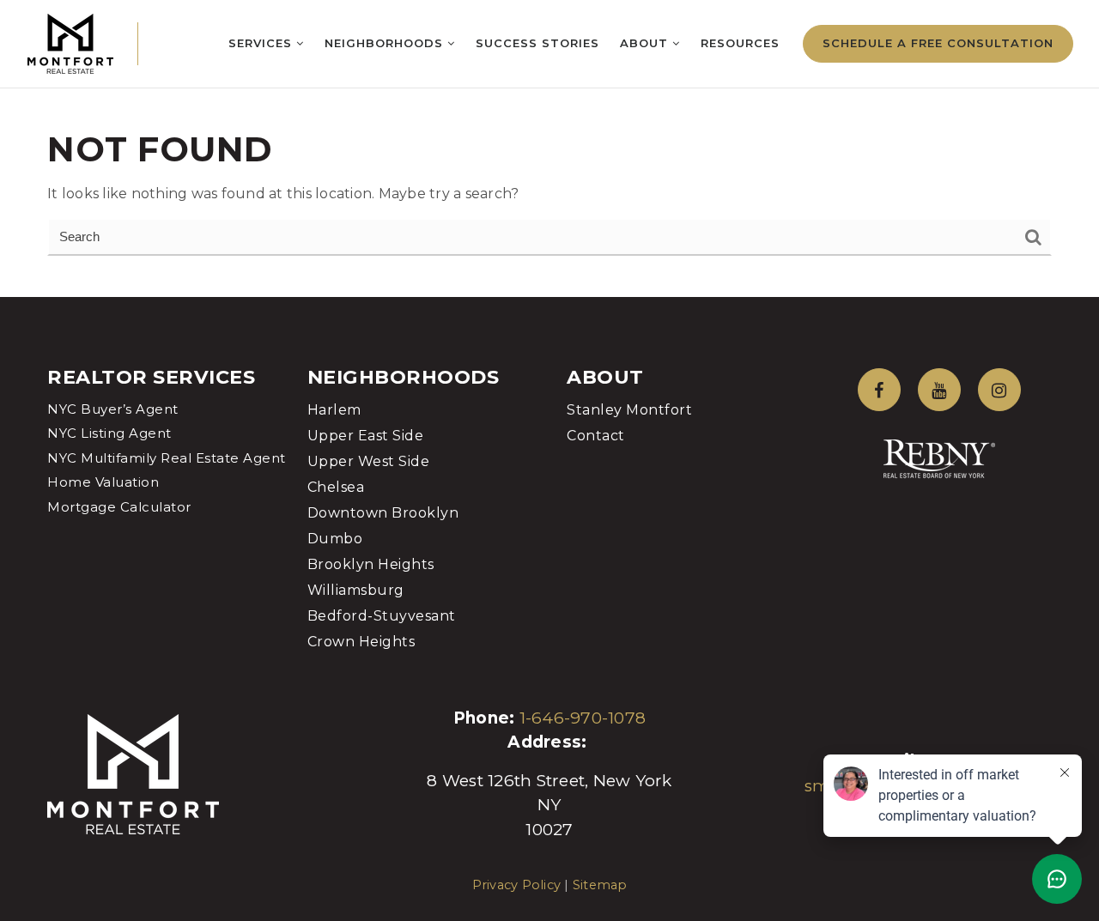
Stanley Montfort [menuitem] (629, 410)
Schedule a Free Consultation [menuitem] (938, 43)
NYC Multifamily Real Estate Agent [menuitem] (166, 458)
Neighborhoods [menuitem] (386, 43)
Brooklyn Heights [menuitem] (370, 564)
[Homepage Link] (70, 42)
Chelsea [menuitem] (336, 487)
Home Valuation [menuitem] (103, 482)
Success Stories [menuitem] (537, 43)
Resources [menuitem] (740, 43)
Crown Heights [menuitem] (361, 641)
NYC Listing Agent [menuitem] (109, 433)
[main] (549, 148)
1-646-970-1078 (583, 718)
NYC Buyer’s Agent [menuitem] (113, 409)
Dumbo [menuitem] (335, 538)
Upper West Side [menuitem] (368, 461)
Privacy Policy (517, 885)
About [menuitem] (646, 43)
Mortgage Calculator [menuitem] (119, 507)
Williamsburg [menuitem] (355, 590)
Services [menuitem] (262, 43)
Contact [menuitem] (596, 435)
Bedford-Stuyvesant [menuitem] (381, 616)
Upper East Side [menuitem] (365, 435)
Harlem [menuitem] (334, 410)
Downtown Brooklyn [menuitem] (383, 513)
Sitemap (600, 885)
